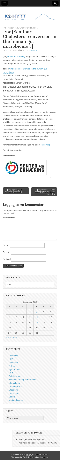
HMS (11, 359)
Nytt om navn (15, 369)
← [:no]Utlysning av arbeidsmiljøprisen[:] (13, 190)
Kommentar (9, 218)
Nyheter (7, 28)
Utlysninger (14, 393)
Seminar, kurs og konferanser (24, 28)
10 (37, 317)
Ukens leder (14, 383)
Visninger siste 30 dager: (30, 439)
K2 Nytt (29, 454)
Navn (6, 245)
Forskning (13, 355)
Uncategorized (15, 386)
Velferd (12, 397)
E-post (6, 252)
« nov (8, 337)
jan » (15, 337)
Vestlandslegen (16, 400)
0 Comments (33, 50)
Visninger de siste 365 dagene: (33, 443)
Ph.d (11, 373)
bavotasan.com (42, 457)
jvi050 (7, 50)
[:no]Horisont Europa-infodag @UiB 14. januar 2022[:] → (45, 191)
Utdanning (13, 390)
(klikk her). (45, 145)
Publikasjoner (15, 376)
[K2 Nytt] (30, 14)
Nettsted (7, 259)
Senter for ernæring (16, 56)
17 (37, 322)
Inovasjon (13, 362)
